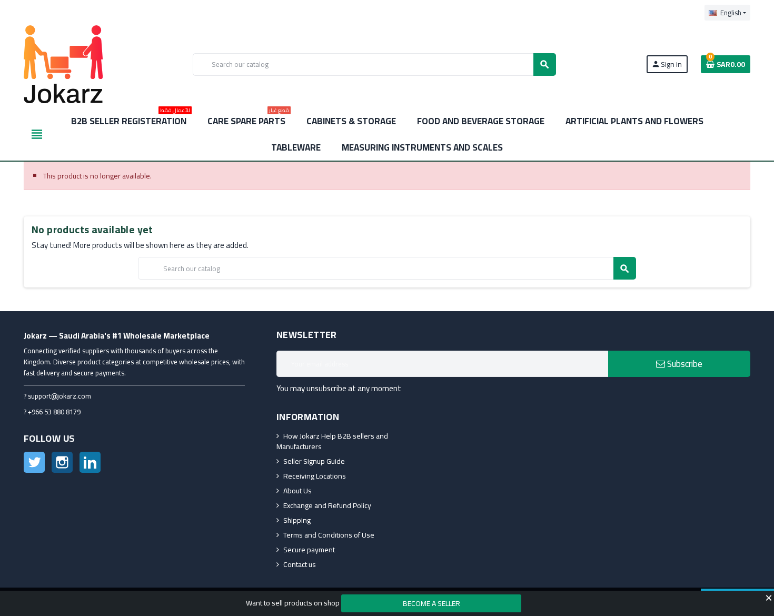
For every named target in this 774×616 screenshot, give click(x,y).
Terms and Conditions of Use (328, 535)
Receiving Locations (314, 476)
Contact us (299, 564)
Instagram (62, 462)
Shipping (297, 520)
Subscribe (683, 363)
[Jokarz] (63, 64)
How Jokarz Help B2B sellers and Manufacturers (332, 441)
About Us (297, 491)
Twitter (34, 462)
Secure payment (309, 550)
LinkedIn (90, 462)
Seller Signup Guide (314, 461)
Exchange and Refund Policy (327, 505)
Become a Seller (431, 603)
